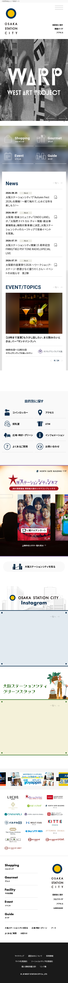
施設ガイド (59, 28)
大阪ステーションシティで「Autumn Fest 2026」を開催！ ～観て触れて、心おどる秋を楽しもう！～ (29, 199)
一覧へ (56, 182)
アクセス (59, 32)
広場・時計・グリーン (23, 435)
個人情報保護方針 (29, 966)
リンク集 (43, 966)
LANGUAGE (58, 908)
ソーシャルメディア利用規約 (42, 961)
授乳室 (16, 424)
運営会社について (35, 955)
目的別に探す (57, 24)
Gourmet (55, 139)
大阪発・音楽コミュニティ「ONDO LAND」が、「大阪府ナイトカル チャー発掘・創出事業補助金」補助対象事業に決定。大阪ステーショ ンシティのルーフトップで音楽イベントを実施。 (29, 223)
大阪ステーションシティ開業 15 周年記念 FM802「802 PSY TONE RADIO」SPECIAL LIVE (28, 247)
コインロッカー (20, 412)
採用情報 (49, 955)
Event (19, 157)
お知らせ (23, 933)
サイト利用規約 (21, 961)
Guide (52, 157)
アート (53, 927)
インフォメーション (54, 435)
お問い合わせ (52, 446)
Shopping (22, 139)
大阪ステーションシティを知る (40, 566)
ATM (47, 424)
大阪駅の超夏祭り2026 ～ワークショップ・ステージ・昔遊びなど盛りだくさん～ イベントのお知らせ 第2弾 (29, 267)
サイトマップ (19, 955)
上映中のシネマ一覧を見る (32, 545)
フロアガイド (58, 899)
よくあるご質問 (20, 446)
